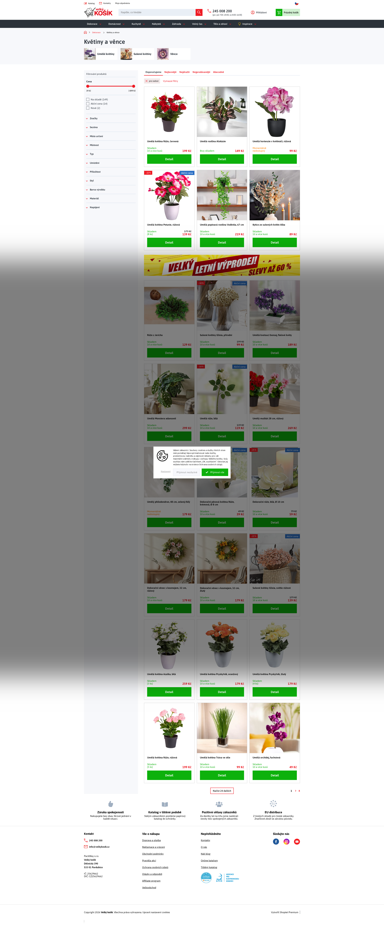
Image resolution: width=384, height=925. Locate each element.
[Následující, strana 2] (295, 791)
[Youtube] (297, 842)
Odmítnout (186, 472)
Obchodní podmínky (153, 853)
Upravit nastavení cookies (156, 912)
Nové (95, 108)
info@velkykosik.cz (99, 846)
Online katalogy (209, 860)
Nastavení (166, 471)
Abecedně (218, 72)
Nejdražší (184, 72)
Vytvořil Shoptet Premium (284, 912)
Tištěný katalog (209, 867)
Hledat (199, 12)
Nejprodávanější (201, 72)
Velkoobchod (149, 887)
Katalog (91, 3)
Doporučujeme (153, 72)
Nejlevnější (170, 72)
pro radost (154, 81)
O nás (204, 847)
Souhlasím (215, 472)
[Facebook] (276, 841)
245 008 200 (95, 840)
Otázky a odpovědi (152, 874)
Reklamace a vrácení (153, 847)
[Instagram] (287, 842)
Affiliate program (151, 880)
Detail (169, 159)
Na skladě (99, 99)
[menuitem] (94, 24)
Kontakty (107, 3)
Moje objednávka (122, 3)
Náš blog (205, 853)
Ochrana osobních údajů (155, 867)
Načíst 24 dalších (222, 790)
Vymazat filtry (170, 81)
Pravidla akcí (149, 860)
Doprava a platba (151, 840)
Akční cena (99, 103)
